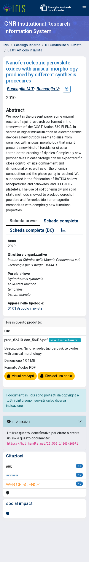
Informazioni (20, 421)
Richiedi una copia (57, 376)
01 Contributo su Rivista (63, 45)
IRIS (6, 45)
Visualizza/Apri (22, 376)
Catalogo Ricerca (27, 45)
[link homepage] (16, 8)
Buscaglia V (48, 88)
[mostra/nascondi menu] (84, 8)
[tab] (63, 230)
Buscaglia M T (20, 88)
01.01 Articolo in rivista (25, 50)
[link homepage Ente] (55, 8)
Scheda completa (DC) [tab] (32, 230)
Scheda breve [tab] (23, 220)
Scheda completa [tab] (61, 220)
